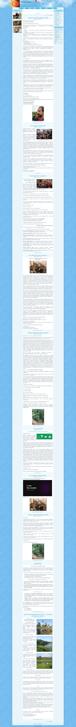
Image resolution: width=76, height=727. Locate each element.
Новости (40, 252)
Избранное (38, 560)
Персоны (37, 8)
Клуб (32, 8)
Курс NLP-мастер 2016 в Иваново (38, 475)
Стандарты (49, 8)
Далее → (51, 15)
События (43, 8)
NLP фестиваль (26, 2)
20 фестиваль (38, 563)
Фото (55, 8)
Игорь (55, 41)
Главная (21, 8)
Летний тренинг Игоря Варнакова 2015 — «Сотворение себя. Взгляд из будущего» (38, 615)
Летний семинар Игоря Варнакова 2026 (38, 18)
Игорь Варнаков (39, 256)
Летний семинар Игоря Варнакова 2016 (38, 514)
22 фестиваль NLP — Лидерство (38, 176)
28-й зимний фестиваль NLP (38, 125)
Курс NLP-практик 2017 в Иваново (38, 255)
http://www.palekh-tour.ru (26, 525)
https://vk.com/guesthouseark (34, 401)
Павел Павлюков (57, 29)
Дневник (27, 8)
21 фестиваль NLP (38, 428)
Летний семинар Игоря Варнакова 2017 (38, 333)
